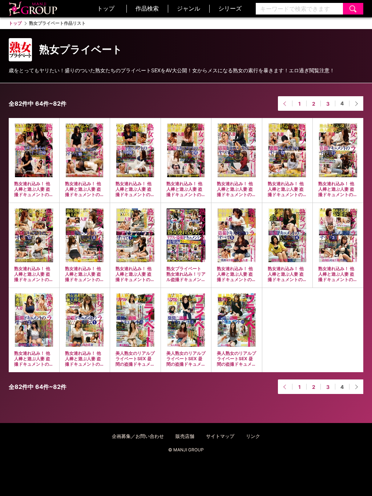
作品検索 (147, 8)
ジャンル (188, 8)
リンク (253, 436)
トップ (105, 8)
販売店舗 (184, 436)
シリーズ (230, 8)
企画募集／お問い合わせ (138, 436)
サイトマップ (220, 436)
